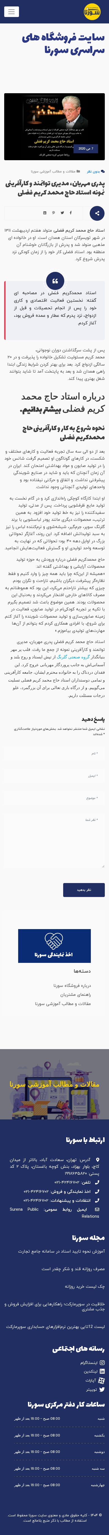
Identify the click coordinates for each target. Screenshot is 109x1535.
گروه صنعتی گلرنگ (74, 656)
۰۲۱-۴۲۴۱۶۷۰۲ (66, 1183)
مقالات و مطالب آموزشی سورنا (53, 171)
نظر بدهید (84, 890)
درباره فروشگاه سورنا (72, 986)
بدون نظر (93, 171)
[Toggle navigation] (11, 11)
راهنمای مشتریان (75, 995)
